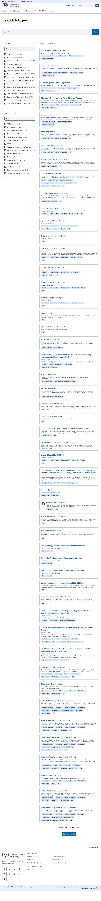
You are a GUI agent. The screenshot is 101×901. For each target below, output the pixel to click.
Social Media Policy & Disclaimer (89, 888)
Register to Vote (32, 856)
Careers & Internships (59, 856)
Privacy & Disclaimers (72, 887)
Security (95, 887)
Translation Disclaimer (85, 887)
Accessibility (61, 887)
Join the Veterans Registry (35, 866)
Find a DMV (30, 859)
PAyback (30, 869)
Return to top (92, 847)
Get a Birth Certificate (34, 863)
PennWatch (55, 859)
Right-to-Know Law (58, 863)
